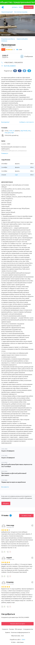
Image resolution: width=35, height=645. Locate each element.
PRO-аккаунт (18, 629)
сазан (10, 130)
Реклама (11, 629)
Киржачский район (22, 39)
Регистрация (28, 7)
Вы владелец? (5, 122)
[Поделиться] (15, 70)
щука (8, 132)
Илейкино (4, 41)
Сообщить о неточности (26, 122)
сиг (14, 130)
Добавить (15, 7)
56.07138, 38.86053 (10, 66)
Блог (22, 636)
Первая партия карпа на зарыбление (13, 482)
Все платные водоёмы (20, 12)
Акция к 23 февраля (7, 451)
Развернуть (4, 153)
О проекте (5, 629)
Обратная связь (15, 636)
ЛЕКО (23, 639)
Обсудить (6, 503)
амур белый (23, 130)
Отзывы (4, 515)
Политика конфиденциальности (20, 632)
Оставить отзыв (26, 515)
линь (29, 130)
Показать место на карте (17, 624)
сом (6, 132)
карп (12, 132)
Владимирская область (8, 39)
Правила (7, 632)
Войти (20, 7)
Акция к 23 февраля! (8, 458)
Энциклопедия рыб (7, 12)
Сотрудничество (28, 629)
